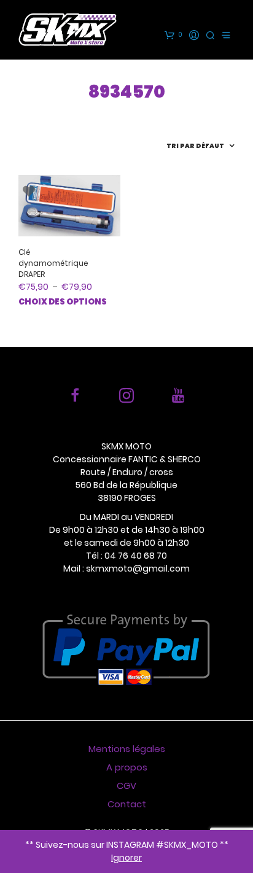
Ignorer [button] (126, 858)
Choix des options (62, 302)
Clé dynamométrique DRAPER (53, 263)
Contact (126, 803)
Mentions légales (126, 748)
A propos (126, 767)
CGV (126, 785)
